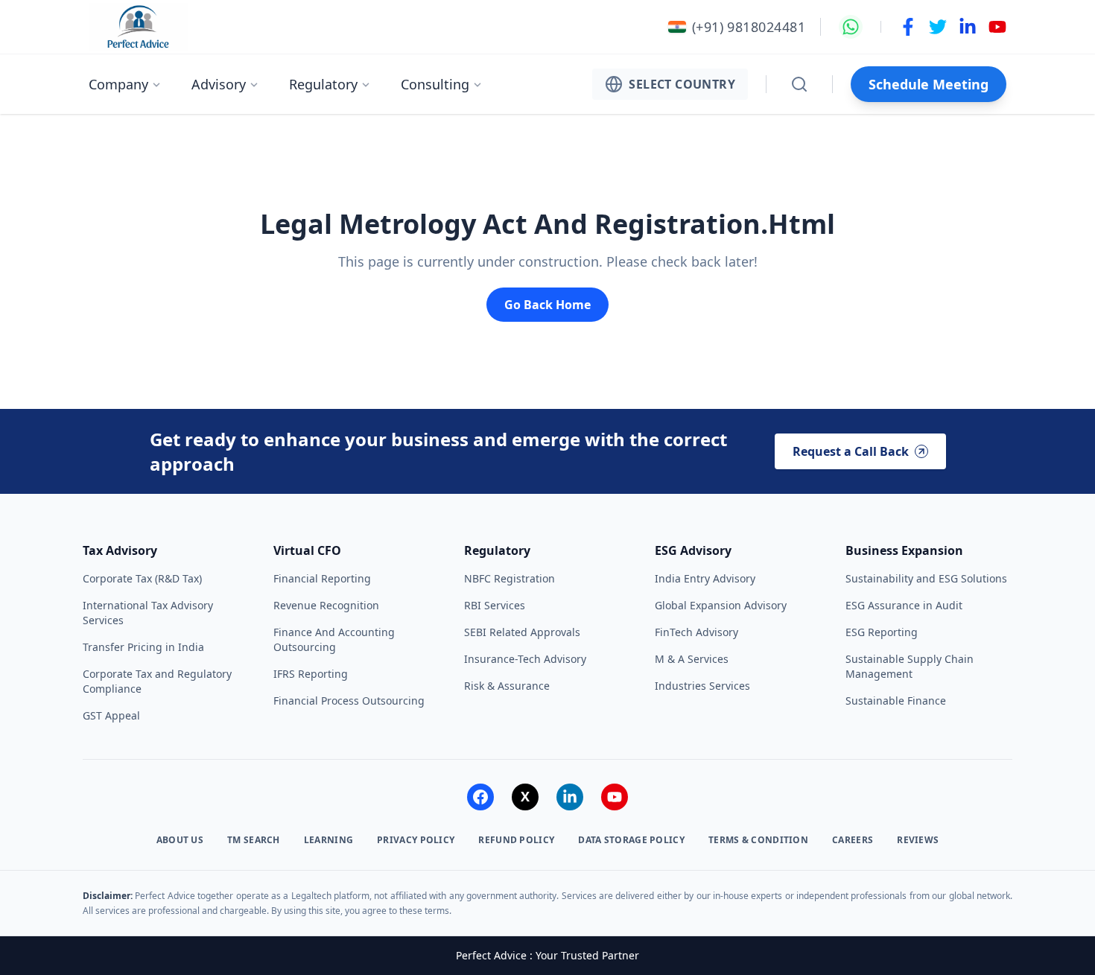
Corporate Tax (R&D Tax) (142, 578)
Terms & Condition (758, 840)
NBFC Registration (509, 578)
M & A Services (692, 659)
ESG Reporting (881, 632)
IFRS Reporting (310, 674)
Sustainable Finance (895, 700)
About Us (179, 840)
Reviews (918, 840)
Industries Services (702, 686)
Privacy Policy (415, 840)
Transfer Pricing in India (143, 647)
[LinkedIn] (569, 797)
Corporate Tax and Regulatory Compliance (157, 681)
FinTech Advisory (696, 632)
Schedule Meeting (928, 84)
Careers (852, 840)
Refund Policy (516, 840)
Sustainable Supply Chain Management (909, 666)
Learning (328, 840)
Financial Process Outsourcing (349, 700)
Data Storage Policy (631, 840)
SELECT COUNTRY (682, 84)
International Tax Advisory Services (148, 612)
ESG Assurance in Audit (903, 605)
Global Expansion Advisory (721, 605)
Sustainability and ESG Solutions (926, 578)
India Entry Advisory (705, 578)
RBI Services (494, 605)
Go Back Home (547, 304)
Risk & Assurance (507, 686)
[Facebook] (480, 797)
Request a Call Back (851, 451)
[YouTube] (614, 797)
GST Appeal (111, 715)
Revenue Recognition (326, 605)
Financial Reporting (322, 578)
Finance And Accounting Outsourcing (334, 639)
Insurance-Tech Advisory (525, 659)
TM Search (253, 840)
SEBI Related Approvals (522, 632)
